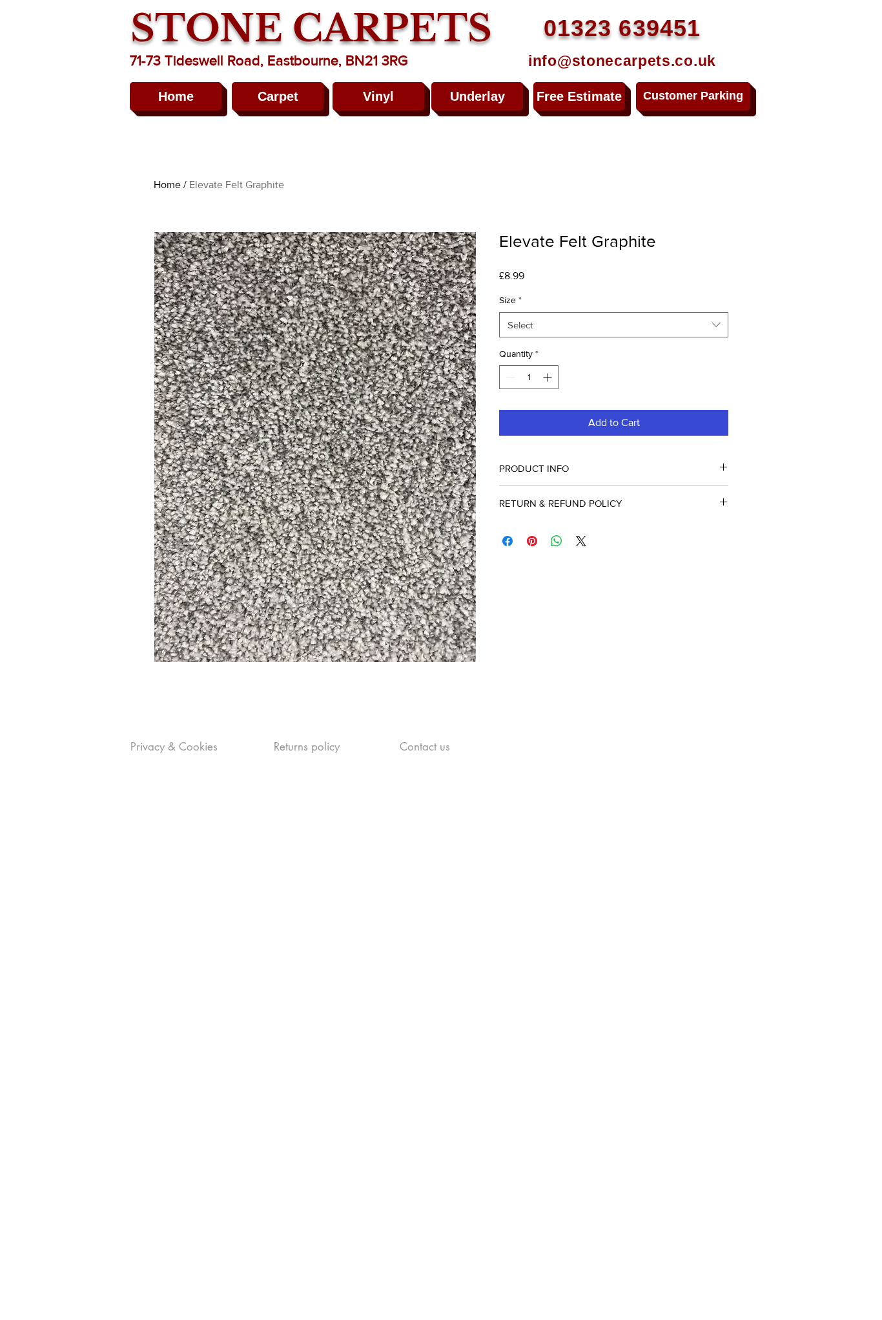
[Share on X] (581, 541)
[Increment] (548, 377)
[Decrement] (509, 377)
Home (167, 184)
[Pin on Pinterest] (532, 541)
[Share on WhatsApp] (556, 541)
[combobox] (613, 324)
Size (510, 300)
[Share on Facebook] (507, 541)
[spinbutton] (528, 377)
